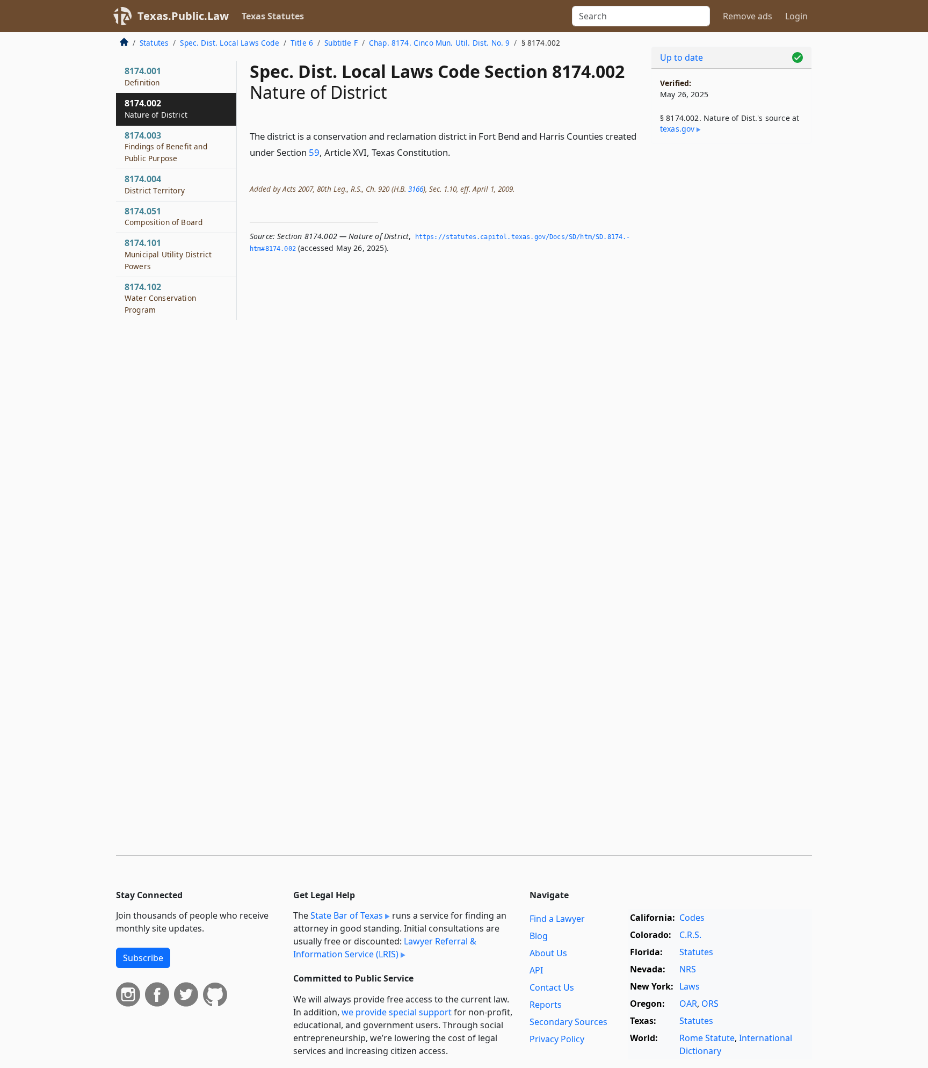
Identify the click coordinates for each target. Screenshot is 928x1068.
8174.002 (156, 108)
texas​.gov (677, 129)
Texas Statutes (273, 16)
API (536, 970)
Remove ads (747, 16)
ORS (710, 1003)
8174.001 (143, 76)
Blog (539, 936)
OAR (688, 1003)
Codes (692, 917)
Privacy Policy (557, 1039)
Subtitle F (341, 43)
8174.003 (166, 146)
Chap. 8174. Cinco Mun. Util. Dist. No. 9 (439, 43)
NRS (687, 969)
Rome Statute (707, 1038)
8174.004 (155, 184)
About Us (548, 953)
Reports (546, 1005)
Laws (689, 986)
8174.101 (168, 254)
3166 (415, 189)
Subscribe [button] (143, 958)
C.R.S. (690, 935)
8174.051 (163, 216)
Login (796, 16)
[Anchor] (456, 151)
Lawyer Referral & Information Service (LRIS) (384, 947)
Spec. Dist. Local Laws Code (229, 43)
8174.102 (160, 298)
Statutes (154, 43)
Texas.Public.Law (183, 16)
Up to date (681, 57)
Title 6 (302, 43)
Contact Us (552, 987)
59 (314, 152)
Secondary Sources (568, 1022)
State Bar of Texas (346, 915)
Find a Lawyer (557, 919)
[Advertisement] (731, 320)
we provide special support (397, 1012)
